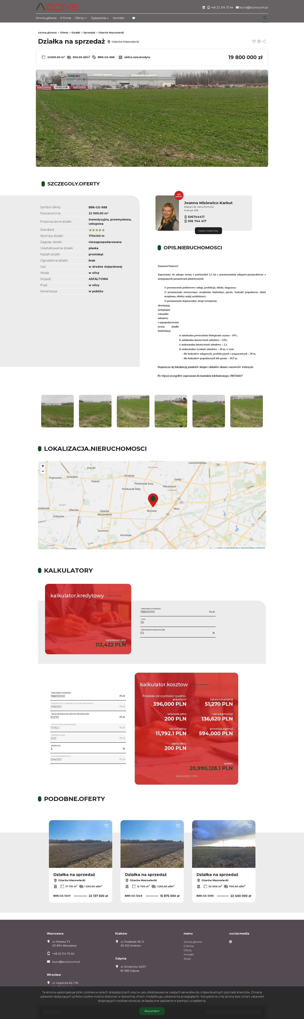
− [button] (43, 471)
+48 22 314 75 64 (63, 953)
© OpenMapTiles (231, 547)
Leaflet (219, 547)
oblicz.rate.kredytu (137, 57)
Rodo (187, 958)
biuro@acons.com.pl (66, 961)
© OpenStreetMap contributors (252, 547)
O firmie (65, 18)
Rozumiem (152, 1011)
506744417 (196, 217)
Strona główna (46, 18)
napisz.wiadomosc (208, 230)
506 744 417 (197, 221)
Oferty (79, 18)
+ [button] (43, 466)
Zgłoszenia (98, 18)
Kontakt (118, 18)
